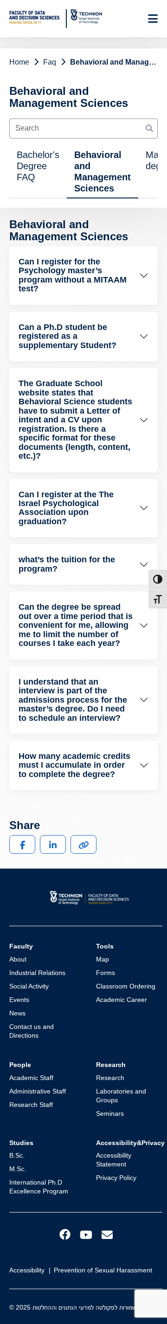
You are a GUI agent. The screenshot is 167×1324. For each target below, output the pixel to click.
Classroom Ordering (125, 986)
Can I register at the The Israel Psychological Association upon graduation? (66, 508)
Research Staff (31, 1104)
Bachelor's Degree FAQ (38, 166)
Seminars (110, 1113)
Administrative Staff (37, 1091)
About (17, 959)
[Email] (107, 1234)
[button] (22, 844)
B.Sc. (17, 1155)
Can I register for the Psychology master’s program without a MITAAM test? (73, 275)
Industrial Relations (37, 972)
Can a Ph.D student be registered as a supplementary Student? (67, 336)
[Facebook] (65, 1234)
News (17, 1013)
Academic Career (121, 999)
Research (110, 1077)
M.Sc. (17, 1168)
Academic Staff (31, 1077)
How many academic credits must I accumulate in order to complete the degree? (74, 765)
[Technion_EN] (86, 16)
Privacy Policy (116, 1177)
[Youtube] (86, 1234)
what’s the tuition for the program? (67, 564)
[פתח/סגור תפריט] (153, 19)
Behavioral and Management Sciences (102, 171)
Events (19, 999)
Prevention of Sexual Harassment (103, 1270)
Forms (105, 972)
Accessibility (27, 1270)
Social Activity (29, 986)
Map (102, 959)
